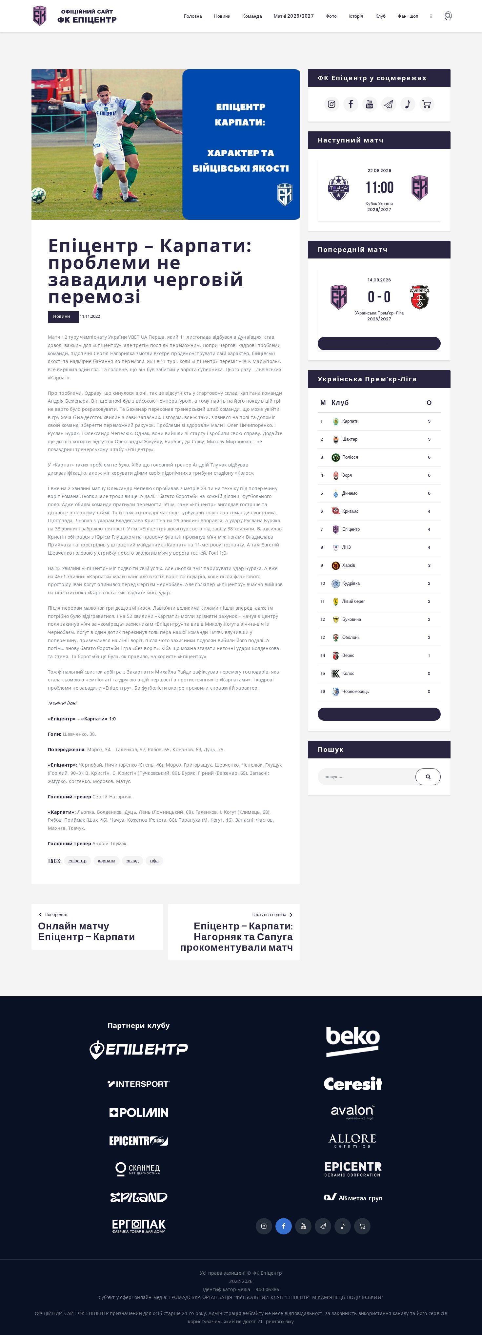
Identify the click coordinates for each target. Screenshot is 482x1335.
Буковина (351, 619)
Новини (61, 316)
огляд (133, 861)
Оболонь (351, 637)
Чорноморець (355, 691)
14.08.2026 (379, 280)
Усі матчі (379, 343)
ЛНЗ (346, 547)
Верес (348, 655)
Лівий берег (353, 601)
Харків (348, 565)
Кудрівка (351, 583)
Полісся (350, 457)
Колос (348, 673)
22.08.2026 (379, 170)
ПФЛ (154, 861)
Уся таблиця (379, 714)
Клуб (340, 402)
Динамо (349, 493)
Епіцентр (78, 861)
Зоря (347, 475)
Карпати (106, 861)
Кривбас (350, 511)
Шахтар (349, 439)
